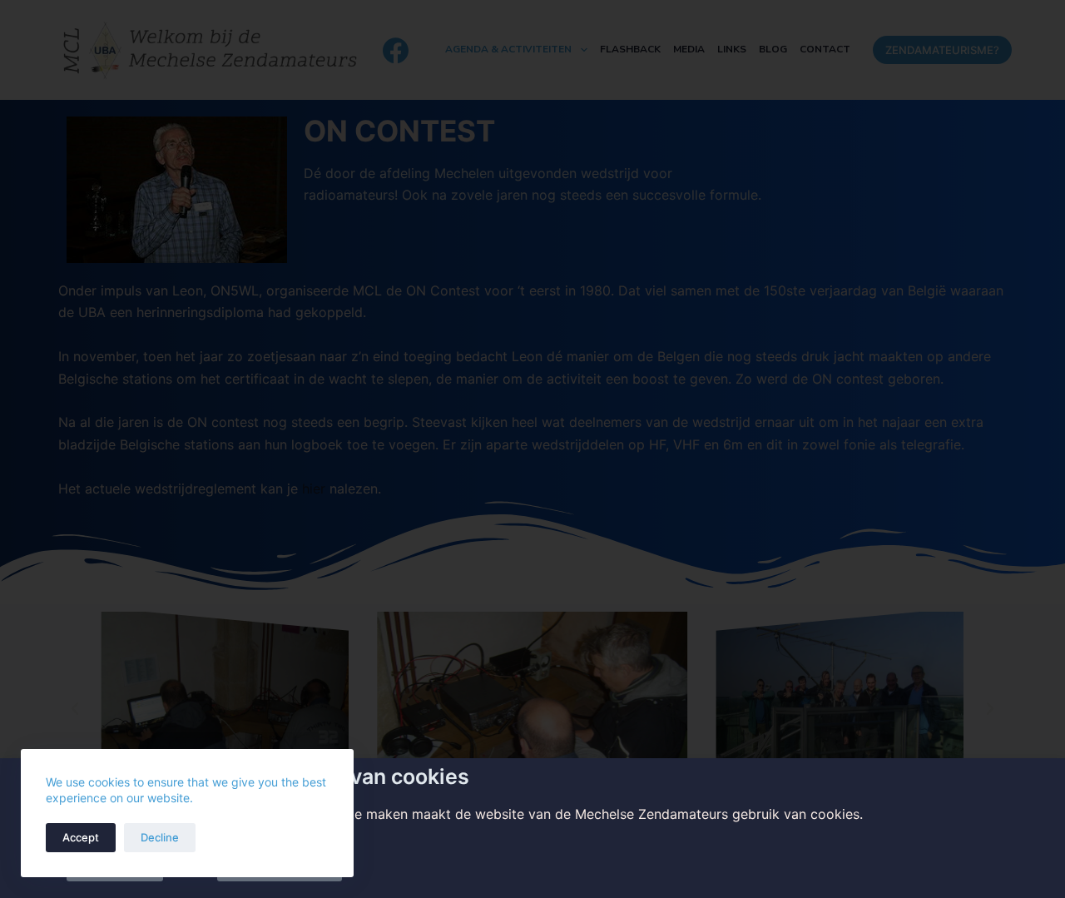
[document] (532, 449)
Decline (160, 837)
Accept (80, 837)
